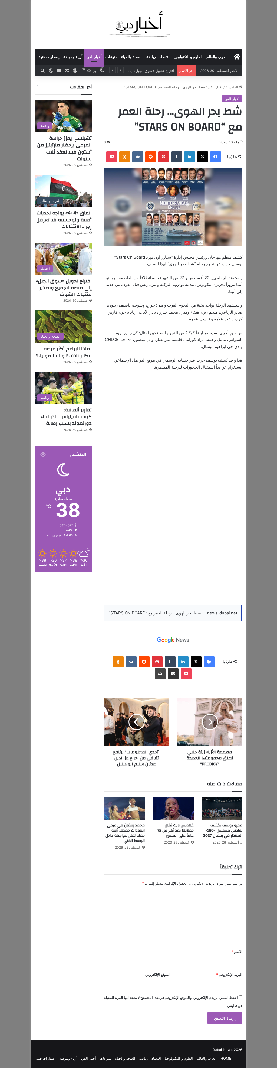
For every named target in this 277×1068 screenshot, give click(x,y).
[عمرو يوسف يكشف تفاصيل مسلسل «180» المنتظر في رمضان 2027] (222, 808)
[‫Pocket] (111, 156)
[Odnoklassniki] (124, 156)
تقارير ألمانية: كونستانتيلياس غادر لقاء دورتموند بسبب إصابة (66, 416)
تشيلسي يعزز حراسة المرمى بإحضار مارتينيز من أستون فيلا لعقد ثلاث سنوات (64, 148)
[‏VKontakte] (137, 156)
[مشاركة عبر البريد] (173, 673)
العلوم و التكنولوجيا (188, 57)
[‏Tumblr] (176, 156)
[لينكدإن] (189, 156)
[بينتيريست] (163, 156)
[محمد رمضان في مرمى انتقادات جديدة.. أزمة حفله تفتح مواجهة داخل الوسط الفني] (124, 808)
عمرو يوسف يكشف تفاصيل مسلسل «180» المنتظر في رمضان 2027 (222, 830)
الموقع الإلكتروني (157, 974)
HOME (225, 1058)
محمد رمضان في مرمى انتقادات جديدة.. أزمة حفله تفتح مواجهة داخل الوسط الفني (125, 833)
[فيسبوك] (215, 156)
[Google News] (173, 640)
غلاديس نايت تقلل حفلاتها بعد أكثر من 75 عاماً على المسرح (175, 830)
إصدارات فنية (49, 57)
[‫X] (202, 156)
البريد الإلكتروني (229, 974)
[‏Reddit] (150, 156)
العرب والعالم (216, 57)
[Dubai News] (138, 24)
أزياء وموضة (73, 57)
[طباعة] (160, 673)
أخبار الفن (94, 57)
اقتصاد (165, 57)
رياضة (151, 57)
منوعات (111, 57)
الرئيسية (232, 87)
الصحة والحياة (132, 57)
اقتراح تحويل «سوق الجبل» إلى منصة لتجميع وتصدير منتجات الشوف (64, 287)
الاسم (236, 951)
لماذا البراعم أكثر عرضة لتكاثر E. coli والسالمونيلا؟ (64, 352)
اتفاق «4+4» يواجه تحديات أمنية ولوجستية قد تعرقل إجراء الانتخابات (64, 220)
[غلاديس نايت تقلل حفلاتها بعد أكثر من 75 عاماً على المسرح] (173, 808)
